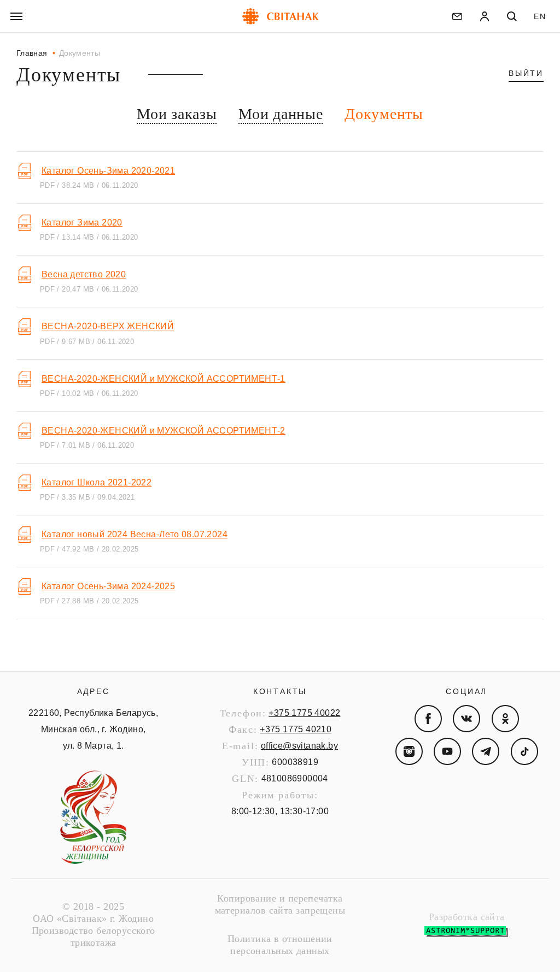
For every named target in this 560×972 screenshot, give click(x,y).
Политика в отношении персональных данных (280, 944)
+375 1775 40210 (295, 729)
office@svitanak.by (299, 745)
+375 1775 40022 (304, 713)
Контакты (280, 691)
